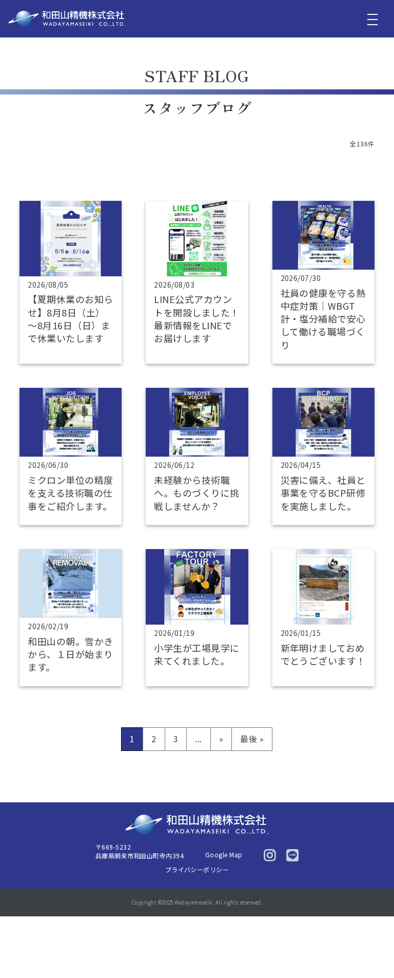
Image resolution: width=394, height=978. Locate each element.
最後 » (252, 738)
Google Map (224, 854)
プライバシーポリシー (197, 869)
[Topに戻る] (372, 948)
